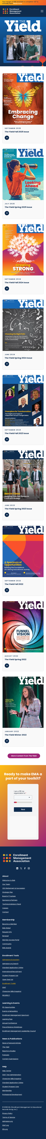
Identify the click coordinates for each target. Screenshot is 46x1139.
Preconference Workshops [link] (12, 1027)
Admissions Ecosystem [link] (10, 960)
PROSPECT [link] (6, 995)
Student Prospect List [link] (10, 975)
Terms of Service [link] (8, 1117)
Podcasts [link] (5, 1055)
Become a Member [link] (9, 924)
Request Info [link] (7, 932)
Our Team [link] (6, 884)
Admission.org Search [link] (10, 964)
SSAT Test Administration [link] (11, 1075)
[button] (41, 11)
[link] (12, 11)
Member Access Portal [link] (10, 940)
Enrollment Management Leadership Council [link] (19, 1031)
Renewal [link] (5, 936)
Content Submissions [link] (10, 1059)
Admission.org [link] (7, 1121)
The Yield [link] (5, 1047)
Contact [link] (5, 912)
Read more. (17, 3)
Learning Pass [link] (7, 1019)
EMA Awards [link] (6, 948)
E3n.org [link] (5, 1129)
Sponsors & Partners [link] (9, 900)
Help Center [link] (6, 1071)
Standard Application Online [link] (12, 968)
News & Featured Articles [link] (11, 1043)
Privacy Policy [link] (7, 1113)
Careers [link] (5, 908)
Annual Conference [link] (9, 1023)
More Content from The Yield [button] (23, 756)
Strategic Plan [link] (7, 892)
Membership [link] (7, 1091)
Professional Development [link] (12, 1094)
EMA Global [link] (6, 928)
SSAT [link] (4, 987)
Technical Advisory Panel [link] (11, 904)
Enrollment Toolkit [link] (9, 983)
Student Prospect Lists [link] (10, 1087)
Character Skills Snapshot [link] (11, 991)
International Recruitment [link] (12, 972)
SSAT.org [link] (5, 1125)
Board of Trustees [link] (9, 896)
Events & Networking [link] (10, 1011)
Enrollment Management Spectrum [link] (15, 1015)
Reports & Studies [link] (9, 1051)
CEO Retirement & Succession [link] (13, 888)
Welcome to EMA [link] (8, 880)
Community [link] (6, 944)
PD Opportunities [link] (8, 1007)
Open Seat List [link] (7, 979)
